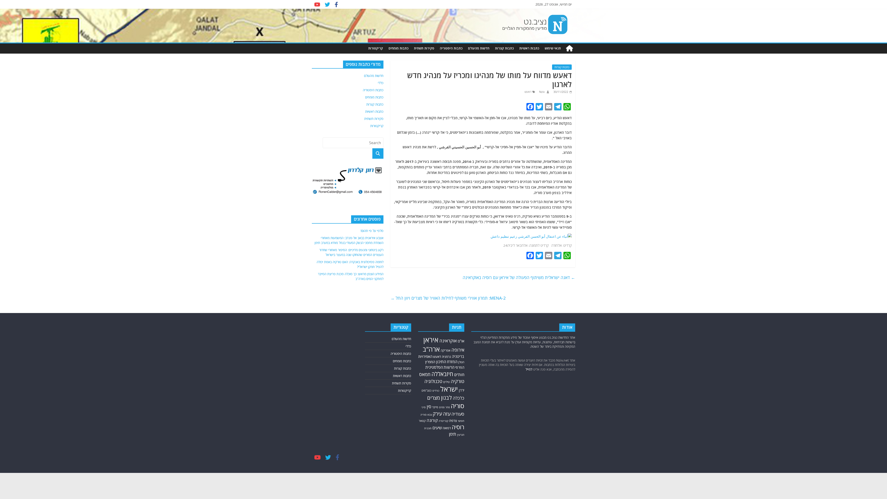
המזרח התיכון (446, 361)
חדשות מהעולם (478, 48)
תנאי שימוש (553, 48)
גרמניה (446, 356)
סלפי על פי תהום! (372, 230)
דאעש (528, 92)
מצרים (433, 397)
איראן (430, 339)
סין (429, 407)
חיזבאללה (442, 374)
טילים (446, 382)
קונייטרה (443, 421)
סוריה (457, 406)
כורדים (435, 390)
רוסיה (458, 427)
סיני (423, 407)
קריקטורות (375, 48)
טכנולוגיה (433, 381)
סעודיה (457, 414)
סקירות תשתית (424, 48)
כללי (380, 83)
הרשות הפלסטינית (439, 367)
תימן (452, 434)
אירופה (457, 350)
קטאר (422, 421)
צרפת (453, 420)
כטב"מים (426, 391)
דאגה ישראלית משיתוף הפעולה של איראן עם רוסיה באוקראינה (519, 277)
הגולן (461, 362)
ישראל (449, 389)
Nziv (541, 92)
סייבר (435, 407)
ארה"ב (431, 349)
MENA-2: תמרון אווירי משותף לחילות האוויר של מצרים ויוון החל (448, 298)
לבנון (446, 397)
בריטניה (458, 356)
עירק (437, 413)
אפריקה (445, 350)
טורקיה (457, 381)
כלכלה (458, 398)
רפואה (447, 428)
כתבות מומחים (398, 48)
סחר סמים (444, 407)
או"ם (461, 341)
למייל (529, 369)
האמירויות (425, 356)
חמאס (425, 374)
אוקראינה (448, 341)
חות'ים (459, 374)
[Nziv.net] (569, 48)
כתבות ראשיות (529, 48)
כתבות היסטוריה (451, 48)
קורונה (432, 420)
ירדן (461, 390)
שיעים (437, 427)
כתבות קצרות (504, 48)
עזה (446, 414)
